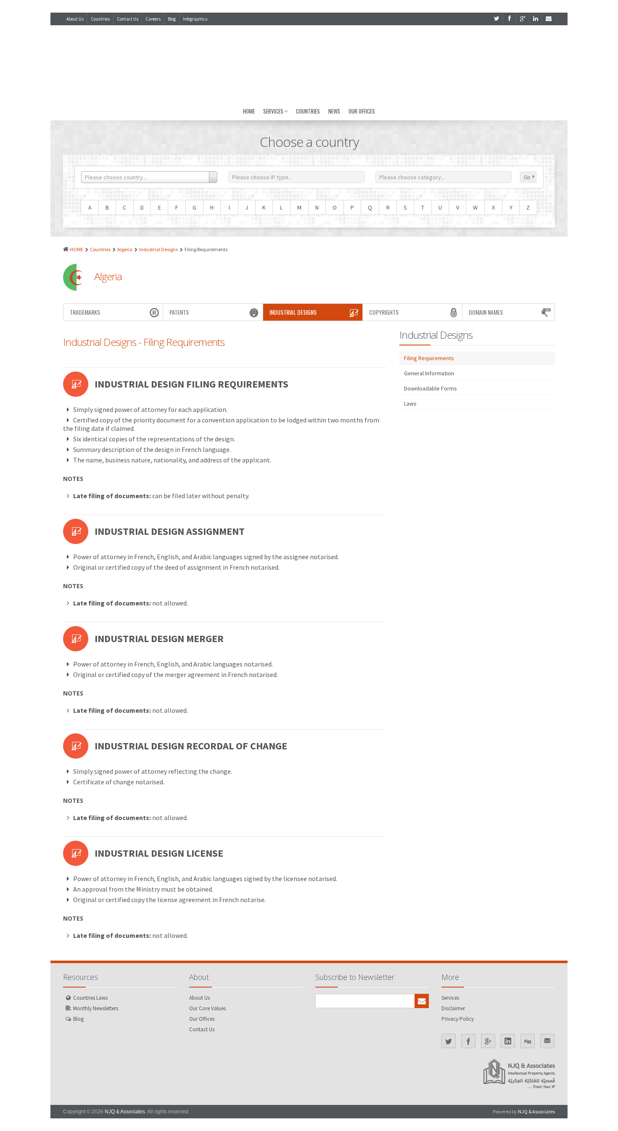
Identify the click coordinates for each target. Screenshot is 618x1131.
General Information (429, 373)
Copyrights (384, 312)
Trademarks (85, 312)
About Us (75, 19)
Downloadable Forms (430, 388)
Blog (172, 19)
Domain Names (486, 312)
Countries (100, 19)
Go (527, 177)
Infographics (195, 19)
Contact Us (127, 19)
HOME (76, 249)
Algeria (124, 249)
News (334, 111)
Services (273, 111)
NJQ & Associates (125, 1112)
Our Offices (362, 111)
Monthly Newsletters (95, 1008)
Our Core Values (207, 1008)
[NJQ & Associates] (309, 63)
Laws (410, 403)
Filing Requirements (429, 358)
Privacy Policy (457, 1018)
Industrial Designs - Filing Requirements (143, 342)
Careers (153, 19)
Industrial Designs (158, 249)
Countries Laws (90, 997)
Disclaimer (453, 1008)
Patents (179, 312)
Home (249, 111)
